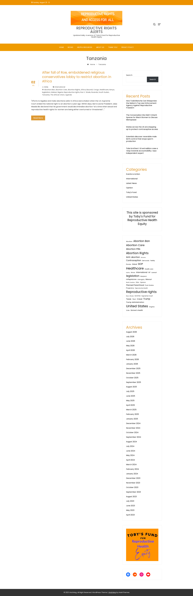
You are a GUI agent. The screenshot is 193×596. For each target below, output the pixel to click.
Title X (134, 299)
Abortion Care (61, 90)
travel (139, 299)
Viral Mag (112, 592)
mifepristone (131, 279)
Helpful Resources (84, 47)
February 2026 (132, 359)
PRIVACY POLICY (127, 47)
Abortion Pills (133, 249)
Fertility (152, 261)
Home (61, 47)
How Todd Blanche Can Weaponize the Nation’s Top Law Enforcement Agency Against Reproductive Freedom (141, 104)
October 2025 (132, 377)
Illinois (133, 272)
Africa (83, 90)
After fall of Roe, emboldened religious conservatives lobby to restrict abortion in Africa (76, 77)
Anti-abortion (133, 257)
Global (134, 264)
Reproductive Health (141, 288)
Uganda (68, 95)
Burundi (90, 90)
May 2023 (130, 510)
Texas (128, 299)
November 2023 (133, 482)
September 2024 (133, 437)
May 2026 (130, 345)
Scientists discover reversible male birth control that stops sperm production (141, 139)
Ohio (137, 282)
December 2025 (133, 368)
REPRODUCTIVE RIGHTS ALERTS (96, 30)
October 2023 (132, 487)
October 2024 (132, 432)
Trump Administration (135, 302)
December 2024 (133, 423)
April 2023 (130, 515)
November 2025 (133, 373)
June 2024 (130, 451)
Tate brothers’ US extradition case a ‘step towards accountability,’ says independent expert (142, 150)
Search (129, 75)
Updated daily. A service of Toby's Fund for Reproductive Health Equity (96, 36)
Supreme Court (147, 296)
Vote (128, 310)
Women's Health (137, 310)
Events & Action (133, 174)
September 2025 (133, 382)
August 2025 (131, 386)
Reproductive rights (72, 92)
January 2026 (132, 364)
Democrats (145, 261)
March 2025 (131, 409)
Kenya (111, 90)
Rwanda (94, 92)
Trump (146, 298)
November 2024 (133, 428)
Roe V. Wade (85, 92)
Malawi (54, 92)
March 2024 (131, 464)
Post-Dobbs (149, 285)
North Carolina (130, 282)
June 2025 (130, 396)
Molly (46, 87)
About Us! (100, 47)
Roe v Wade (130, 296)
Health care (149, 269)
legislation (46, 92)
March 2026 (131, 355)
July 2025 (130, 391)
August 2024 (131, 441)
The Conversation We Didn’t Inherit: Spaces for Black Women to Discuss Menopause (141, 117)
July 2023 (130, 501)
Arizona (143, 257)
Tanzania (46, 95)
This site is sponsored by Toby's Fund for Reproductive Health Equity (142, 218)
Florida (128, 264)
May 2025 (130, 400)
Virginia (151, 307)
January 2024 (132, 473)
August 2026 (131, 332)
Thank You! (112, 47)
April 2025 (130, 405)
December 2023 (133, 478)
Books (70, 47)
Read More (38, 118)
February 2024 (132, 469)
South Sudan (104, 92)
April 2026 (130, 350)
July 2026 (130, 336)
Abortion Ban (49, 90)
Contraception (133, 260)
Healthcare (104, 90)
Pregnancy (130, 288)
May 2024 (130, 455)
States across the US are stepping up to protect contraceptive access (142, 128)
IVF (149, 272)
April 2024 (130, 460)
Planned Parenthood (135, 285)
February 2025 (132, 414)
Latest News (131, 183)
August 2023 (131, 496)
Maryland (143, 276)
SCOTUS (138, 296)
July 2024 (130, 446)
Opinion (129, 187)
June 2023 (130, 505)
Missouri (149, 279)
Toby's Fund (131, 192)
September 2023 (133, 492)
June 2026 (130, 341)
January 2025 (132, 419)
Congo (96, 90)
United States (132, 197)
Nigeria (60, 92)
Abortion (129, 241)
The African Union (57, 95)
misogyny (141, 279)
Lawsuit (154, 272)
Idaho (128, 272)
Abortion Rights (74, 90)
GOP (140, 264)
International (60, 87)
